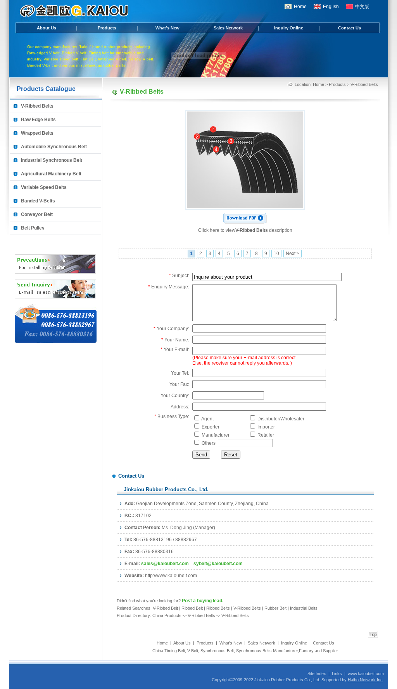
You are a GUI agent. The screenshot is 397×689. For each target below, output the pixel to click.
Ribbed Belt (192, 608)
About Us (46, 28)
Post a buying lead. (202, 600)
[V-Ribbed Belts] (245, 206)
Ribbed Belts (218, 608)
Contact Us (349, 28)
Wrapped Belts (37, 133)
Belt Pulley (33, 228)
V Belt (192, 650)
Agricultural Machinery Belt (51, 174)
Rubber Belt (275, 608)
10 (276, 253)
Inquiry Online (288, 28)
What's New (167, 28)
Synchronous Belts (254, 650)
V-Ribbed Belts (37, 106)
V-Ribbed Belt (165, 608)
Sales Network (228, 28)
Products (107, 28)
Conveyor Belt (37, 214)
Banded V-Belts (38, 201)
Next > (292, 253)
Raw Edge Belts (38, 119)
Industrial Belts (304, 608)
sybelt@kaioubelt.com (218, 563)
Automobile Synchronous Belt (54, 146)
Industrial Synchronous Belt (51, 160)
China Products (167, 615)
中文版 (362, 6)
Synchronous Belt (217, 650)
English (331, 6)
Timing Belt (174, 650)
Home (300, 6)
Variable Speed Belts (44, 187)
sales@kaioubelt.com (165, 563)
